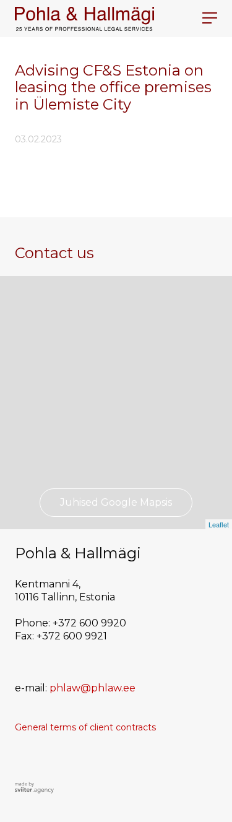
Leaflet (218, 524)
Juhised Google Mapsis (116, 502)
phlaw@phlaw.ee (92, 688)
